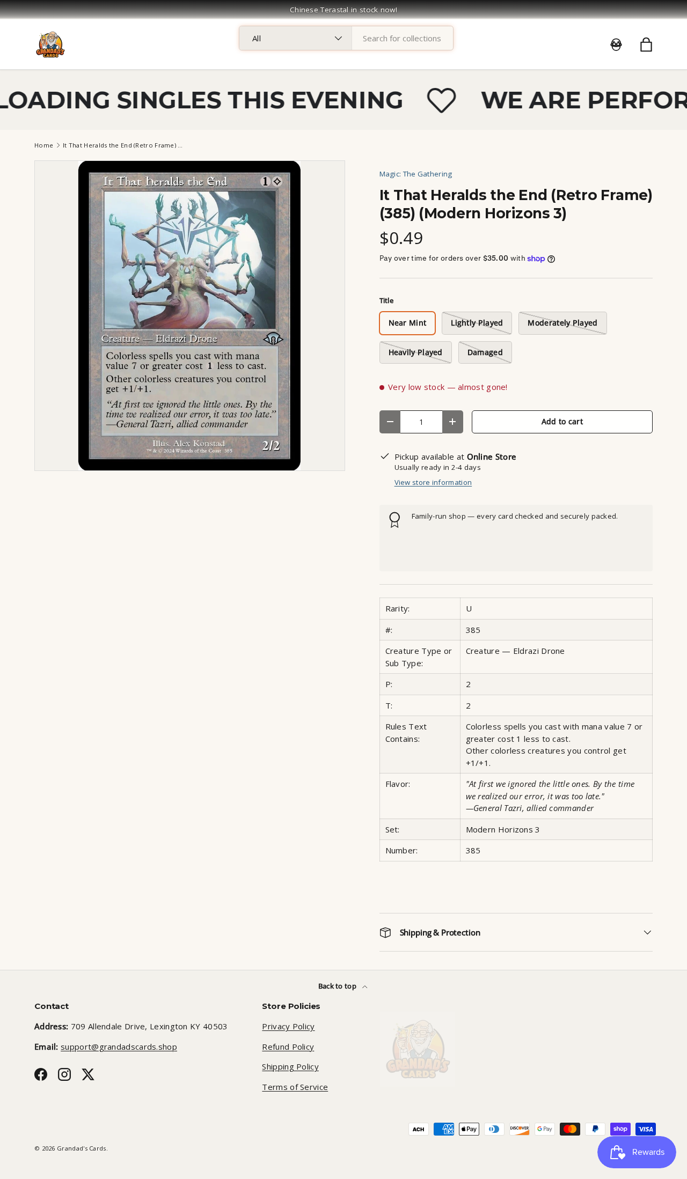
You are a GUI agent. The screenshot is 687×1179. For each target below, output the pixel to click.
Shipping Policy (290, 1066)
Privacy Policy (288, 1026)
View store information (433, 482)
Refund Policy (288, 1046)
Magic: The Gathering (415, 174)
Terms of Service (295, 1086)
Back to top (338, 986)
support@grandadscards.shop (119, 1046)
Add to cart (562, 421)
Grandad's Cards (81, 1148)
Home (43, 145)
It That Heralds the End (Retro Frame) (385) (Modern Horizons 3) (123, 145)
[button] (646, 44)
